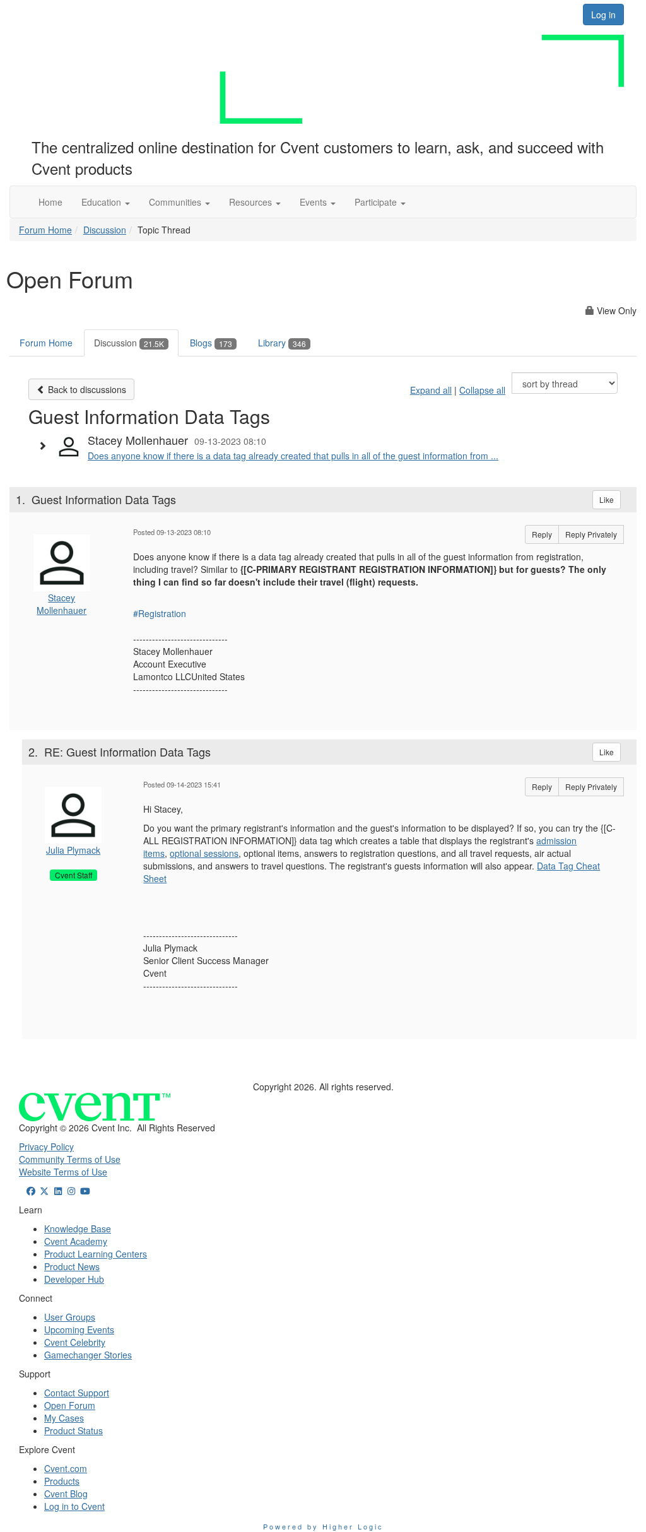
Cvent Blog (66, 1493)
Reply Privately (591, 534)
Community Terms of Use (69, 1159)
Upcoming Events (79, 1329)
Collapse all (482, 390)
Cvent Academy (75, 1241)
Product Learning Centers (95, 1253)
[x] (44, 1190)
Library (282, 342)
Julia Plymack (73, 850)
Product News (72, 1266)
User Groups (69, 1317)
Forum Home (45, 229)
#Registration (159, 613)
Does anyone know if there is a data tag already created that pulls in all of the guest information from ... (293, 455)
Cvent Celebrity (74, 1342)
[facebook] (31, 1190)
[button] (105, 202)
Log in (603, 14)
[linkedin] (58, 1190)
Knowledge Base (77, 1228)
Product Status (73, 1430)
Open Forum (69, 1405)
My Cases (64, 1417)
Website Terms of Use (63, 1171)
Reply (542, 534)
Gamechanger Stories (88, 1354)
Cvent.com (65, 1468)
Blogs (211, 342)
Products (61, 1481)
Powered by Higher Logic (323, 1526)
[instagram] (72, 1190)
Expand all (431, 390)
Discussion (104, 229)
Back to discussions (85, 389)
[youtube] (85, 1190)
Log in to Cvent (74, 1506)
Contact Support (76, 1392)
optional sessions (204, 853)
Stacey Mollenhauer (61, 603)
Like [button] (606, 499)
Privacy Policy (46, 1146)
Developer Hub (74, 1279)
